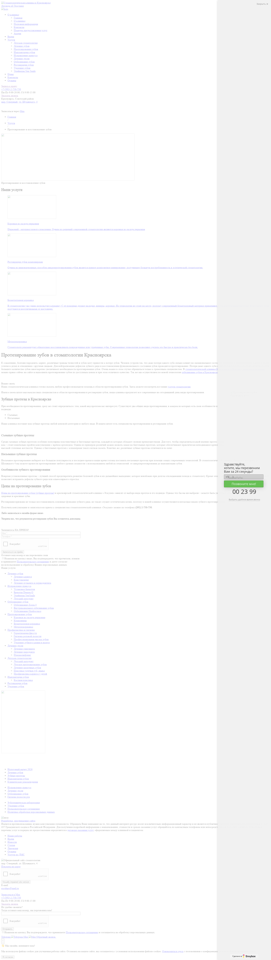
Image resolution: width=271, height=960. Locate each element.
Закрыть (261, 3)
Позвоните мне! (244, 484)
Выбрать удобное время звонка (244, 499)
